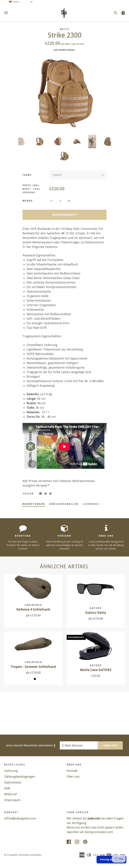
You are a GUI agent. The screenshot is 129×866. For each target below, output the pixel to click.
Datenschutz (12, 782)
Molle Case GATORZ (96, 670)
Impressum (12, 800)
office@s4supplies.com (20, 818)
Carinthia (33, 605)
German (15, 2)
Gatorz (96, 608)
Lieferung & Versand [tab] (100, 504)
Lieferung (11, 770)
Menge (28, 200)
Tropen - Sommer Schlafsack (33, 667)
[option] (64, 92)
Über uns (73, 776)
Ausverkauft (64, 215)
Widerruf (10, 794)
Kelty (64, 29)
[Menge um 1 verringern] (51, 200)
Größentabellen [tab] (63, 504)
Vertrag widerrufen (111, 859)
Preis (32, 189)
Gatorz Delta (95, 613)
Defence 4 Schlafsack (33, 609)
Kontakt (72, 770)
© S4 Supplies (11, 855)
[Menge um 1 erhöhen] (69, 200)
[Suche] (115, 12)
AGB (7, 788)
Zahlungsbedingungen (19, 776)
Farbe (27, 175)
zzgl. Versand (77, 44)
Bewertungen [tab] (34, 504)
